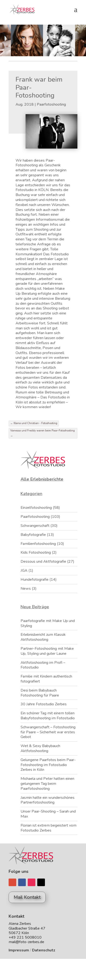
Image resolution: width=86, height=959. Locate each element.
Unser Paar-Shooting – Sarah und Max (48, 814)
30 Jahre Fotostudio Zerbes (44, 704)
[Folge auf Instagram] (31, 882)
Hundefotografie (34, 579)
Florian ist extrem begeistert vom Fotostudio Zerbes (48, 828)
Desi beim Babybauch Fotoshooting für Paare (40, 693)
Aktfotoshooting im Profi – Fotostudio (43, 665)
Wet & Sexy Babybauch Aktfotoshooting (40, 748)
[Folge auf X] (41, 882)
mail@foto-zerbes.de (26, 942)
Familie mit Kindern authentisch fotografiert (46, 679)
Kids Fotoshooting (36, 552)
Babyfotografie (33, 534)
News (26, 588)
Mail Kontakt (27, 897)
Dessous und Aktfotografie (43, 561)
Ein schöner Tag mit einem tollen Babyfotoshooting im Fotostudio (48, 716)
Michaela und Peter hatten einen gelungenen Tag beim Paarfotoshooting (47, 783)
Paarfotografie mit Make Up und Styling (48, 623)
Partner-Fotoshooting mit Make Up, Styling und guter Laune (47, 651)
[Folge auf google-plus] (12, 882)
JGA (24, 570)
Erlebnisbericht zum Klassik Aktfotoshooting (43, 637)
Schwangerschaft (35, 525)
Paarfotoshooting (51, 104)
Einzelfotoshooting (36, 507)
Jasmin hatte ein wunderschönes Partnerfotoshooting (48, 800)
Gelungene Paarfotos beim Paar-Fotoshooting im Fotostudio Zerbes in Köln (48, 764)
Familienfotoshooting (38, 543)
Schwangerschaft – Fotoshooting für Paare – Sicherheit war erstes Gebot (48, 732)
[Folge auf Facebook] (22, 882)
